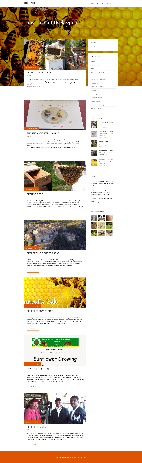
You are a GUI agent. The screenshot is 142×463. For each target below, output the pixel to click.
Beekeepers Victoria (40, 311)
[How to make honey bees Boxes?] (94, 233)
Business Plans (95, 65)
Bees (29, 75)
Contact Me (111, 3)
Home (92, 3)
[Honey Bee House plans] (101, 225)
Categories (101, 3)
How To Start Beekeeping (98, 108)
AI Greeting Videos (43, 147)
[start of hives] (109, 218)
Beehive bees (35, 194)
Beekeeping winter (39, 427)
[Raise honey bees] (101, 233)
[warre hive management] (94, 218)
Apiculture (93, 90)
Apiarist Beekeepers (40, 72)
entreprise (110, 191)
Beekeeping (94, 94)
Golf (92, 202)
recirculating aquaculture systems (56, 206)
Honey (92, 68)
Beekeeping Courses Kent (43, 253)
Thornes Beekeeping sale (43, 133)
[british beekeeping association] (94, 225)
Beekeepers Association (97, 72)
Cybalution (93, 198)
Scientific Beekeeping (96, 101)
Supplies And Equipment (97, 86)
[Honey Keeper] (109, 233)
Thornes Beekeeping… (107, 131)
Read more (33, 93)
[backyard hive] (101, 218)
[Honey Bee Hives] (109, 225)
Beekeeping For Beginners (98, 79)
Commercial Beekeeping (97, 105)
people (94, 183)
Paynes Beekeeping (38, 369)
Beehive (93, 61)
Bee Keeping (94, 83)
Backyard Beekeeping (96, 97)
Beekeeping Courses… (107, 150)
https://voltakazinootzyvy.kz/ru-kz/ (36, 86)
